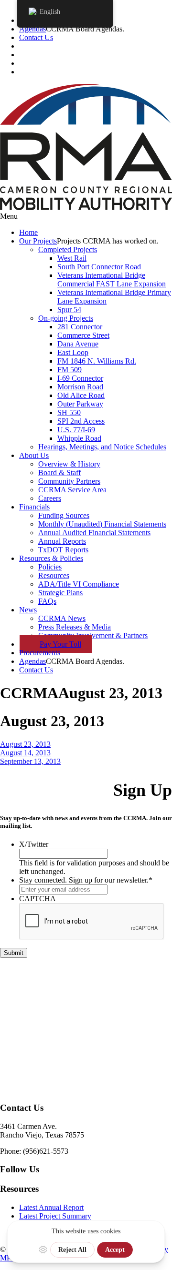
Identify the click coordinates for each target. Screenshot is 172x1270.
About (34, 455)
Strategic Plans (60, 593)
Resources (53, 575)
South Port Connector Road (99, 267)
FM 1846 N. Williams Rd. (96, 361)
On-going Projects (65, 318)
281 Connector (79, 327)
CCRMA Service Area (72, 490)
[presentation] (91, 921)
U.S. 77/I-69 (76, 430)
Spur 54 (69, 309)
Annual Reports (62, 541)
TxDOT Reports (63, 550)
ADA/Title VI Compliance (78, 584)
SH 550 (69, 412)
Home (28, 232)
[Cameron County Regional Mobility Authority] (86, 207)
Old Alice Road (81, 395)
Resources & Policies (51, 558)
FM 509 (69, 370)
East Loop (72, 352)
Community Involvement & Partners (93, 635)
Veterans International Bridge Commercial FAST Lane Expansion (111, 279)
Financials (34, 507)
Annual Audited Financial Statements (94, 532)
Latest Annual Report (51, 1207)
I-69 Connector (80, 378)
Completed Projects (67, 249)
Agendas (32, 29)
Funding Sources (63, 515)
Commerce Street (83, 335)
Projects (38, 241)
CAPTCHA (37, 898)
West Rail (71, 258)
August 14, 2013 (25, 753)
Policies (50, 567)
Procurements (39, 653)
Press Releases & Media (74, 627)
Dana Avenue (77, 344)
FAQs (47, 601)
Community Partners (69, 481)
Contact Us (36, 37)
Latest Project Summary (55, 1216)
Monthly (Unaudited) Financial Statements (102, 524)
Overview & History (69, 464)
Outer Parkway (80, 404)
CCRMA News (62, 618)
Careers (49, 498)
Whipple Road (79, 438)
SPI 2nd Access (81, 421)
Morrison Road (80, 387)
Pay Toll (60, 644)
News (28, 610)
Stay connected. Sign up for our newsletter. (85, 880)
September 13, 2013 (30, 761)
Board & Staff (59, 472)
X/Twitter (33, 844)
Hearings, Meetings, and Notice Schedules (102, 447)
